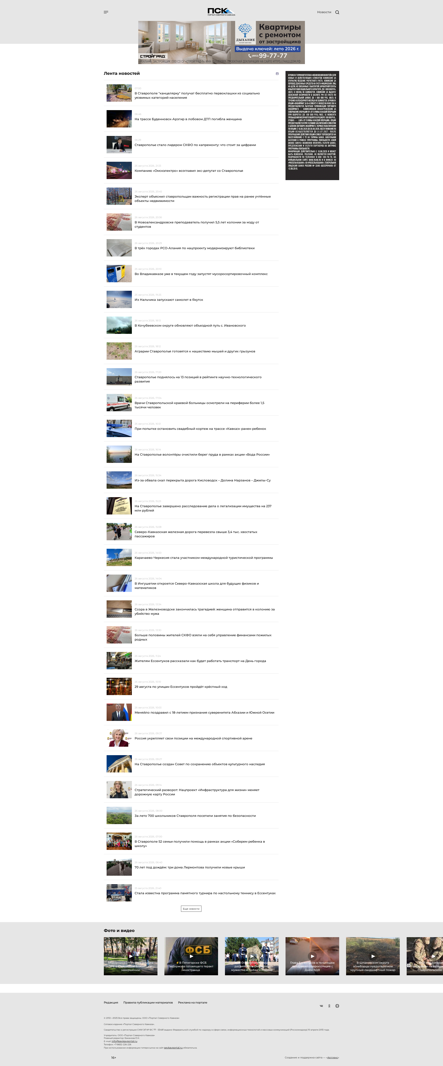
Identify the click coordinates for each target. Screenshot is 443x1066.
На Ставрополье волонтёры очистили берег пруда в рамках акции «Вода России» (202, 454)
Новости (324, 12)
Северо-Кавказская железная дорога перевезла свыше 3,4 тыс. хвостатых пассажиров (196, 534)
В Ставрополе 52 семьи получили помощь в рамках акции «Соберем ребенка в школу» (200, 844)
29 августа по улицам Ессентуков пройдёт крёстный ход (181, 687)
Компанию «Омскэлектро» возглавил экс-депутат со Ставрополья (189, 171)
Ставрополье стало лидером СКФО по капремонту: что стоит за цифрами (195, 145)
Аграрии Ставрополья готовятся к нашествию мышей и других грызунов (195, 351)
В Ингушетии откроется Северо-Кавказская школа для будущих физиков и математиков (197, 586)
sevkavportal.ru (173, 1047)
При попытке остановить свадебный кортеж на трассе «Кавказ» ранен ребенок (200, 429)
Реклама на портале (192, 1002)
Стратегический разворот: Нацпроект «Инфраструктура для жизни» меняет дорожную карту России (197, 792)
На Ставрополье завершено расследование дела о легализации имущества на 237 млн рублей (203, 508)
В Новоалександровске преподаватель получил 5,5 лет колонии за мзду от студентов (197, 224)
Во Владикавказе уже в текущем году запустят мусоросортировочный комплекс (201, 274)
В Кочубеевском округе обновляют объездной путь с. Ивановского (190, 325)
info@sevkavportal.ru (124, 1041)
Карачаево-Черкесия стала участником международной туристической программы (204, 558)
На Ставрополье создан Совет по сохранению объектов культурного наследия (200, 764)
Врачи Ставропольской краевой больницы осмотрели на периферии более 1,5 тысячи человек (199, 405)
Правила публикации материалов (148, 1002)
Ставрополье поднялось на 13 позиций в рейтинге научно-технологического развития (198, 379)
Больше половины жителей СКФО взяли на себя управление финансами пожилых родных (203, 637)
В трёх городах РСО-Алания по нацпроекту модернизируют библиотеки (195, 248)
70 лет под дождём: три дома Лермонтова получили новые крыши (190, 867)
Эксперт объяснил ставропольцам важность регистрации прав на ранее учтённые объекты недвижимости (203, 199)
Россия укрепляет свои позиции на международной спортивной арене (193, 738)
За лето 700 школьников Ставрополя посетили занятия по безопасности (195, 816)
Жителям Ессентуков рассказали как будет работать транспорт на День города (200, 661)
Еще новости (191, 908)
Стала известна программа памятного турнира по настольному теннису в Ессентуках (205, 893)
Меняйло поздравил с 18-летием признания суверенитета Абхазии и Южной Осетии (204, 712)
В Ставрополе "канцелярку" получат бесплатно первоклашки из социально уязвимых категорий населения (197, 95)
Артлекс (332, 1057)
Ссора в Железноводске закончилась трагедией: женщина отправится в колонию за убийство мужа (205, 611)
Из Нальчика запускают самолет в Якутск (169, 300)
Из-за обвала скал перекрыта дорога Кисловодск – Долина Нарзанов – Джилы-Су (203, 480)
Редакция (111, 1002)
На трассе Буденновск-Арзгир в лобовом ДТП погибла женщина (188, 119)
